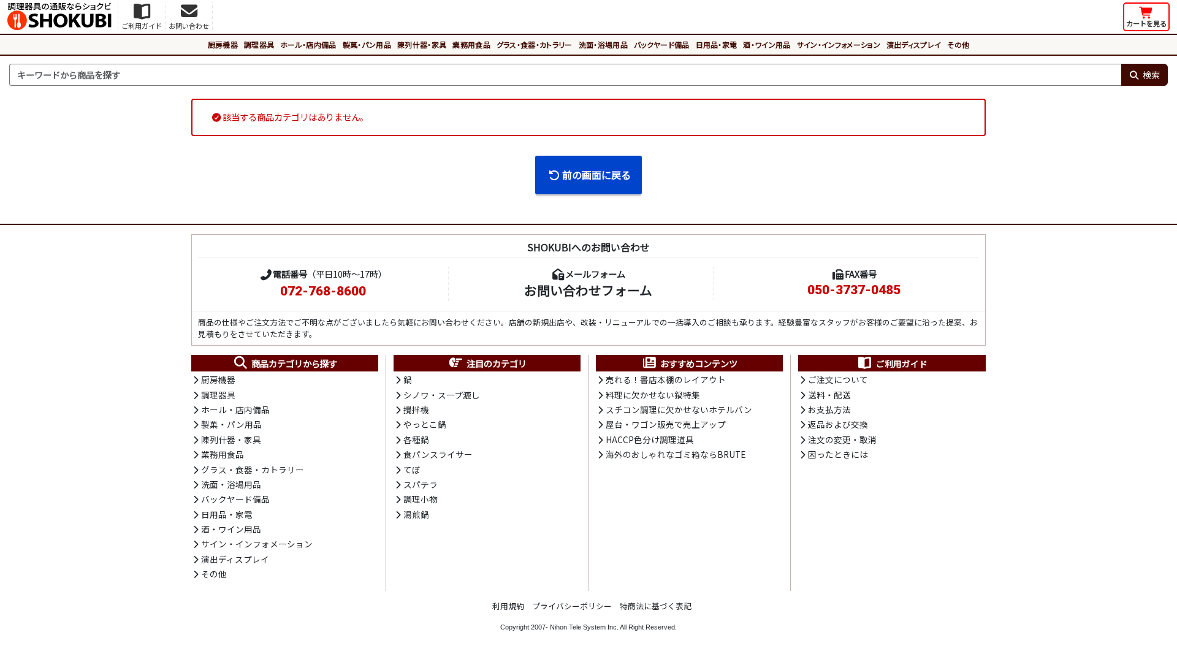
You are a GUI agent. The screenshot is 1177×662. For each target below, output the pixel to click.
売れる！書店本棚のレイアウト (666, 379)
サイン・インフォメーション (838, 44)
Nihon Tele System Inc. (584, 627)
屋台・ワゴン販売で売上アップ (666, 424)
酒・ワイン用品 (766, 44)
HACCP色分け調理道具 (650, 439)
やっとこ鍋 (424, 424)
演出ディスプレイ (914, 44)
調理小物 (420, 499)
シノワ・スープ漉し (441, 395)
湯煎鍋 (416, 514)
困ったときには (838, 454)
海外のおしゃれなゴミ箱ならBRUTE (675, 454)
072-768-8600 (323, 291)
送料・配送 (829, 395)
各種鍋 (416, 439)
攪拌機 (416, 409)
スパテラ (420, 484)
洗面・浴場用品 (603, 44)
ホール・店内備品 (308, 44)
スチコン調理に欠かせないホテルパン (679, 409)
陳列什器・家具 (421, 44)
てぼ (412, 469)
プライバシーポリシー (572, 606)
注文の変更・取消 (842, 439)
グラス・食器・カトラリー (535, 44)
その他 (958, 44)
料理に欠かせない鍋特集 (653, 395)
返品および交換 (838, 424)
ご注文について (838, 379)
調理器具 (259, 44)
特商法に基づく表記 (655, 606)
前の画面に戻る (596, 174)
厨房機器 (223, 44)
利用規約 (508, 606)
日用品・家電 (716, 44)
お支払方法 (829, 409)
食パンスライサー (438, 454)
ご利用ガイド (902, 363)
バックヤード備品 (662, 44)
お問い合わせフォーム (588, 290)
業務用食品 (471, 44)
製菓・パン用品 (367, 44)
